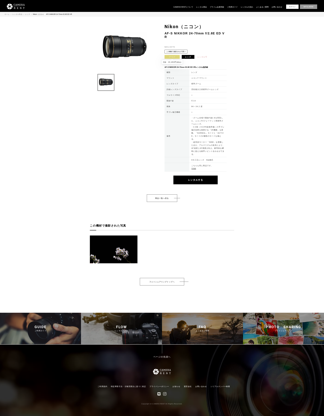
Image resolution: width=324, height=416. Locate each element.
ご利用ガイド (232, 7)
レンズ (188, 57)
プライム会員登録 (217, 7)
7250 (193, 169)
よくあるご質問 (262, 7)
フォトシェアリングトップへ (162, 282)
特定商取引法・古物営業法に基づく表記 (128, 386)
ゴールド (172, 57)
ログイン (292, 7)
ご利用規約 (102, 386)
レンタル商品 (201, 7)
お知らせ (176, 386)
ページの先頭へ (162, 357)
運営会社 (188, 386)
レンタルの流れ (247, 7)
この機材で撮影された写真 (175, 51)
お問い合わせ (277, 7)
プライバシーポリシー (159, 386)
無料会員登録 (308, 7)
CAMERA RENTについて (183, 7)
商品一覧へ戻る (162, 198)
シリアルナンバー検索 (220, 386)
